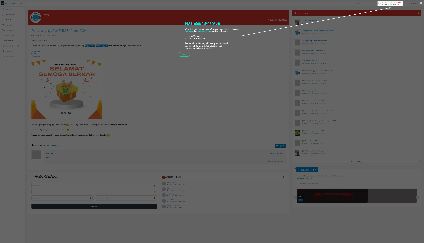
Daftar (94, 206)
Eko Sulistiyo (171, 200)
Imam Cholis (171, 183)
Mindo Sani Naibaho (173, 205)
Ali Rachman (171, 194)
